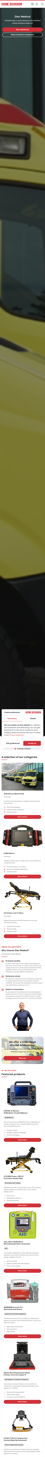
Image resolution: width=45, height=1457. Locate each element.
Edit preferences (13, 743)
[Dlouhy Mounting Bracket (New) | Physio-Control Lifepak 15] (22, 1374)
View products (22, 817)
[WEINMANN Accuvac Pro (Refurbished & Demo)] (22, 1308)
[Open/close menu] (42, 4)
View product (22, 1140)
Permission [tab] (12, 718)
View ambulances (22, 30)
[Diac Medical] (12, 4)
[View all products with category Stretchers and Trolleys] (22, 911)
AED (6, 1248)
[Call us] (37, 4)
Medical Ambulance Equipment (22, 35)
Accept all (32, 743)
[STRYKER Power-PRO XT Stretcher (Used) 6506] (22, 1177)
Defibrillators (9, 1117)
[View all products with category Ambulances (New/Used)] (22, 792)
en (32, 4)
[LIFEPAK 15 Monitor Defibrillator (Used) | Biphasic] (22, 1112)
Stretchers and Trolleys (12, 1183)
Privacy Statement (16, 735)
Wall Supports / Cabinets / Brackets (16, 1379)
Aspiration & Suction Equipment (15, 1314)
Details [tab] (33, 718)
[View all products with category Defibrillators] (22, 851)
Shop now (22, 1058)
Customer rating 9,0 (23, 748)
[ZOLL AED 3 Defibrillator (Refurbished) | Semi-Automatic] (22, 1243)
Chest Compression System (14, 1445)
